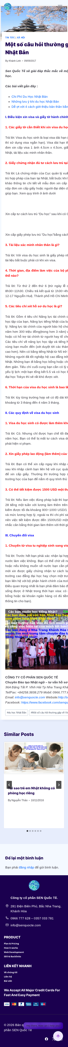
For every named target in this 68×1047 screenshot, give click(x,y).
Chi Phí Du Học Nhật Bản (30, 96)
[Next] (58, 785)
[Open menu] (60, 6)
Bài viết (8, 980)
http (61, 697)
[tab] (27, 831)
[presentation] (34, 762)
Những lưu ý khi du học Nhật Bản (35, 101)
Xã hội (21, 37)
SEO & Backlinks (12, 956)
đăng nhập (26, 867)
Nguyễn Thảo (20, 800)
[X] (54, 1039)
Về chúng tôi (10, 972)
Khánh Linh (15, 60)
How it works (11, 947)
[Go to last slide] (9, 785)
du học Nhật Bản (16, 712)
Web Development (14, 952)
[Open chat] (58, 1036)
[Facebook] (46, 1039)
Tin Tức (10, 37)
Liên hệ (8, 976)
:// (65, 697)
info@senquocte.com (30, 697)
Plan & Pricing (11, 943)
